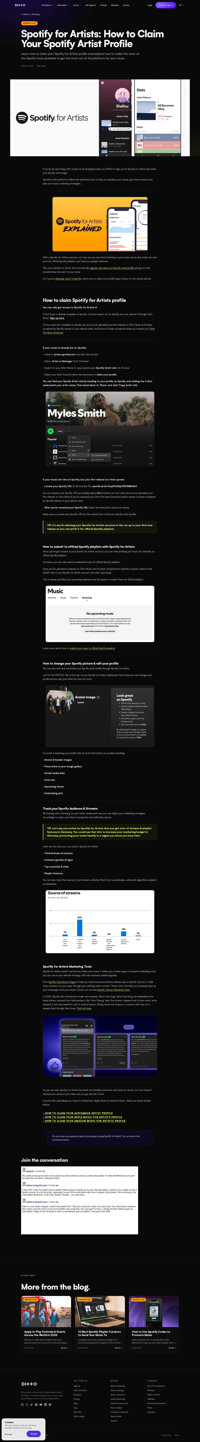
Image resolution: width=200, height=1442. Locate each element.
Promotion (29, 23)
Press (149, 1408)
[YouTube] (41, 1404)
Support (77, 1394)
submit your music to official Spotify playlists (92, 648)
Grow (75, 5)
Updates (151, 1412)
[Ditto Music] (20, 5)
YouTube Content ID (119, 1412)
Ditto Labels (79, 1416)
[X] (27, 1404)
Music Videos (116, 1408)
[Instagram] (22, 1404)
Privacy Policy (166, 1435)
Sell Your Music (80, 1390)
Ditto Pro (78, 1412)
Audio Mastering (118, 1399)
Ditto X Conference (156, 1386)
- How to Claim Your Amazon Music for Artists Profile (84, 1120)
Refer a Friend (153, 1394)
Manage (8, 1434)
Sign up (77, 1386)
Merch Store (116, 1416)
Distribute (46, 5)
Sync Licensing (117, 1390)
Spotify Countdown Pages (62, 982)
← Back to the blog (30, 14)
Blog (76, 1403)
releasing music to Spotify (68, 278)
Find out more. (84, 1008)
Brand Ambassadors (156, 1403)
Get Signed (90, 5)
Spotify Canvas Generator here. (113, 989)
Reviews (114, 5)
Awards (114, 1421)
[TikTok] (31, 1404)
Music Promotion (118, 1394)
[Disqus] (79, 1200)
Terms (177, 1435)
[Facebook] (50, 1404)
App (75, 1408)
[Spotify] (36, 1404)
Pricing (103, 5)
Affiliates (151, 1399)
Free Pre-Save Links (119, 1403)
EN (180, 5)
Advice (126, 5)
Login (149, 5)
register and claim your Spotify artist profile (112, 268)
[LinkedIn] (45, 1404)
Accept (33, 1434)
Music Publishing (118, 1386)
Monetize (62, 5)
